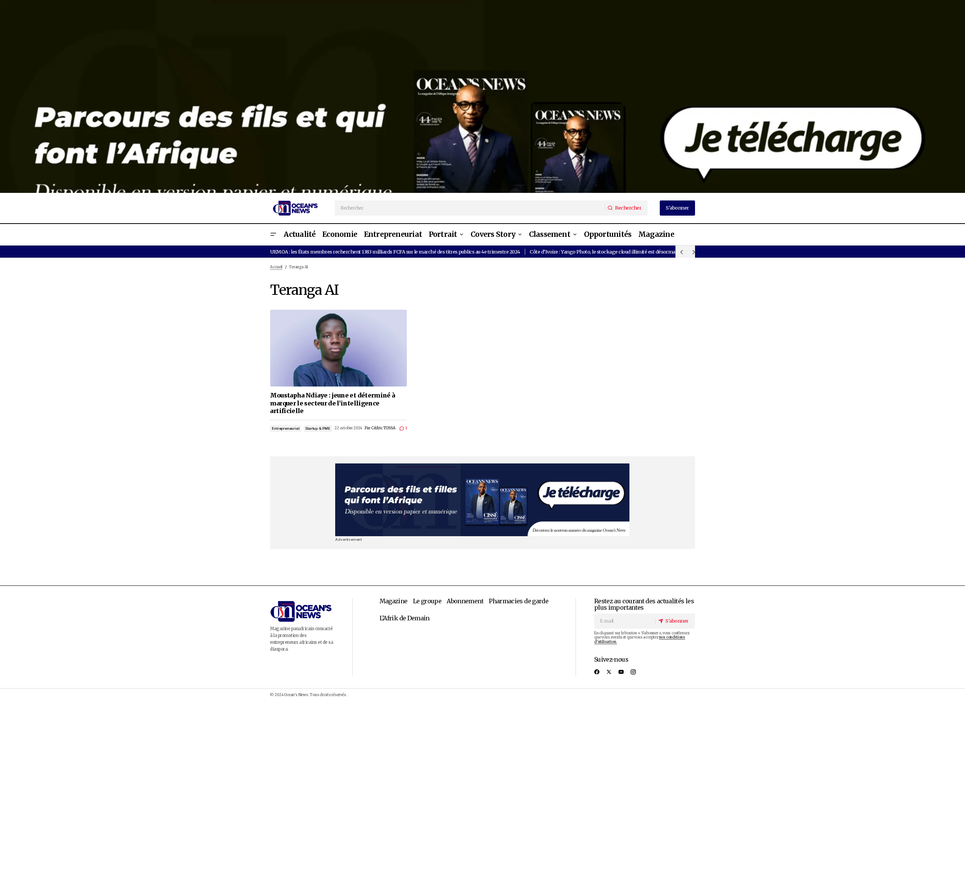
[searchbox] (470, 208)
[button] (273, 235)
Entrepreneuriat (285, 428)
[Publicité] (482, 96)
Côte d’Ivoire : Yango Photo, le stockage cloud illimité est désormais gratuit (612, 252)
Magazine (394, 601)
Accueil (276, 267)
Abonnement (465, 601)
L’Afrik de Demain (405, 618)
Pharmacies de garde (518, 601)
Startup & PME (317, 428)
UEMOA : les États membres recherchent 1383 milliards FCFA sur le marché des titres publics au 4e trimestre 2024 (395, 252)
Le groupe (427, 601)
